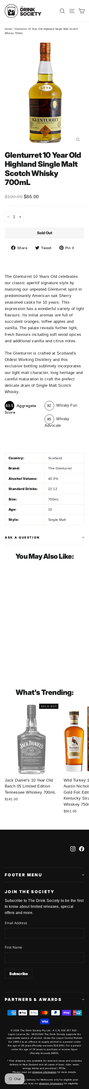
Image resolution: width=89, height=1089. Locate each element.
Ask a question (22, 537)
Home (8, 28)
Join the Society (30, 891)
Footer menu (23, 875)
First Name (13, 947)
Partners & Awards (33, 999)
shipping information (44, 1072)
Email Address (16, 923)
